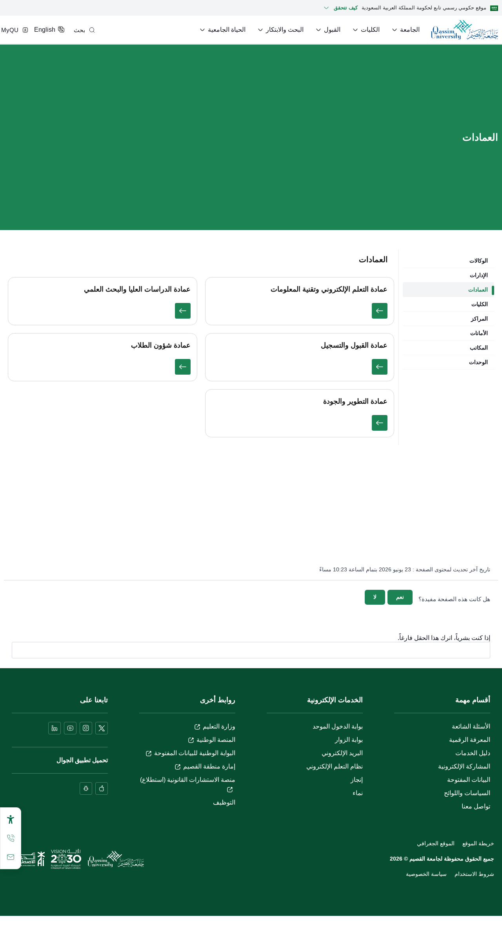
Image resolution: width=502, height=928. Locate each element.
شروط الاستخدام (474, 874)
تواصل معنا (476, 806)
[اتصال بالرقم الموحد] (11, 838)
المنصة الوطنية (215, 739)
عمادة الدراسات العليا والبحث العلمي (137, 289)
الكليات (479, 304)
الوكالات (478, 260)
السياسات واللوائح (467, 793)
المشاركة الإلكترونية (464, 766)
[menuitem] (405, 30)
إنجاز (357, 779)
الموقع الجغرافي (436, 843)
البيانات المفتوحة (468, 779)
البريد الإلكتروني (342, 753)
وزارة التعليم (219, 726)
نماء (358, 793)
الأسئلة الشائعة (471, 726)
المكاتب (479, 347)
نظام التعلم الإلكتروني (334, 766)
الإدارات (479, 275)
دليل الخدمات (472, 753)
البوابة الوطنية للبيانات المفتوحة (194, 753)
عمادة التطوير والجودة (355, 401)
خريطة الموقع (478, 843)
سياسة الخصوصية (426, 874)
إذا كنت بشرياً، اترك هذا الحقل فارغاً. (444, 638)
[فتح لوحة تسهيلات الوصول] (11, 819)
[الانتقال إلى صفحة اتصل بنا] (11, 857)
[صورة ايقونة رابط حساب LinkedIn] (54, 728)
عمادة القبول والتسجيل (354, 345)
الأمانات (479, 333)
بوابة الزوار (349, 739)
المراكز (479, 318)
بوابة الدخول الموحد (338, 726)
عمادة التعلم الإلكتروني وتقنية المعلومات (329, 289)
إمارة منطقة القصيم (209, 766)
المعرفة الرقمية (469, 739)
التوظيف (224, 802)
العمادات (478, 289)
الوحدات (478, 362)
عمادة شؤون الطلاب (161, 345)
